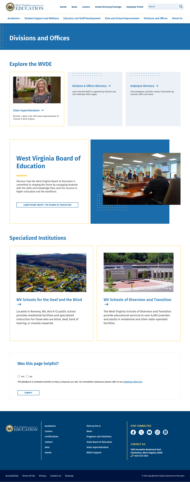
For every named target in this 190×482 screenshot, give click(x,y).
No (30, 376)
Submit (181, 6)
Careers (86, 7)
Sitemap (69, 475)
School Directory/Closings (108, 7)
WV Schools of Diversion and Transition (137, 299)
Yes (22, 376)
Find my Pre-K (94, 426)
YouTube (149, 432)
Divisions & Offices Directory (89, 86)
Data (47, 447)
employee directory (132, 382)
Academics (50, 426)
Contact (49, 442)
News (74, 7)
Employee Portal (134, 7)
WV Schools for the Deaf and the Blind (49, 299)
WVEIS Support (94, 452)
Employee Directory (142, 86)
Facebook (133, 432)
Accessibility (12, 475)
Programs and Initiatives (99, 436)
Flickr (165, 432)
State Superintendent (26, 110)
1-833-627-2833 (140, 455)
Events (63, 7)
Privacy (42, 475)
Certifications (51, 436)
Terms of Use (28, 475)
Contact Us (55, 475)
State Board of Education (99, 442)
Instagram (157, 432)
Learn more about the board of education (47, 205)
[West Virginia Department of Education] (25, 7)
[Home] (22, 428)
